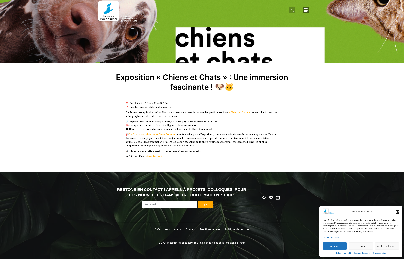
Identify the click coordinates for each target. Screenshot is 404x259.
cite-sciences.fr (154, 156)
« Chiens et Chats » (240, 112)
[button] (397, 212)
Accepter (334, 246)
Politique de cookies (344, 253)
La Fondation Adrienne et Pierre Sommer (152, 134)
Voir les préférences (387, 246)
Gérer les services (331, 237)
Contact (190, 229)
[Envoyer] (205, 204)
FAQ (157, 229)
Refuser (361, 246)
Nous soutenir (172, 229)
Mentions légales (379, 253)
